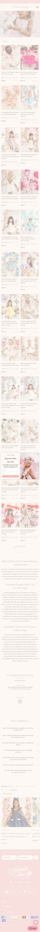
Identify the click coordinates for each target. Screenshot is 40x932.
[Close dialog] (38, 454)
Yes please (10, 476)
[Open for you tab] (35, 922)
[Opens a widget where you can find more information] (32, 928)
